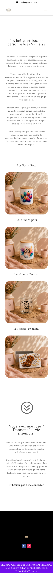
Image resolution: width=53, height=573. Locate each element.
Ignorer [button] (34, 571)
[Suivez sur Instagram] (29, 546)
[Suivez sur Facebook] (24, 546)
